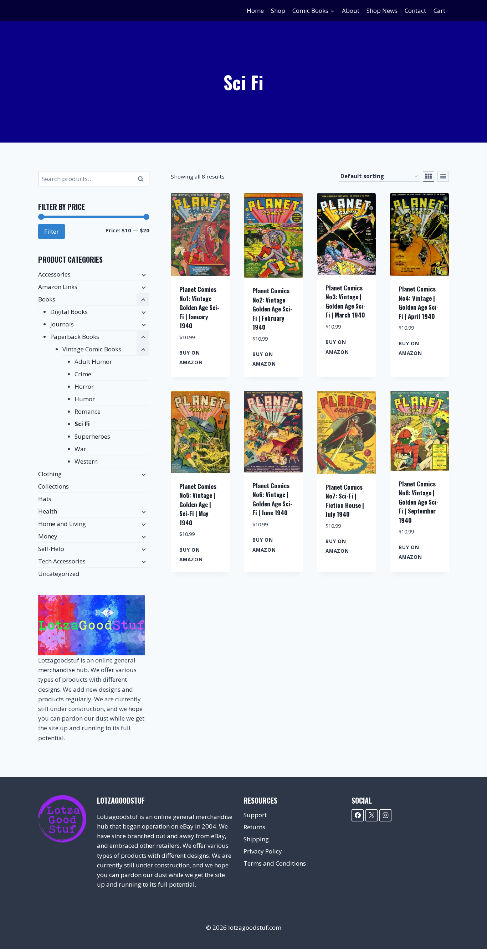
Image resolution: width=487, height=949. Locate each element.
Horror (84, 386)
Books (46, 299)
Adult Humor (93, 361)
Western (86, 461)
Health (47, 511)
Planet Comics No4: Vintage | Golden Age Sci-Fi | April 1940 (419, 302)
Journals (62, 324)
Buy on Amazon (191, 357)
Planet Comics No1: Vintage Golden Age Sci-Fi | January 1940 (199, 307)
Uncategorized (59, 573)
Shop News (382, 10)
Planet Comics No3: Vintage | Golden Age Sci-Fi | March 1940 (345, 301)
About (350, 10)
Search (142, 179)
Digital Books (69, 312)
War (80, 449)
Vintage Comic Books (91, 349)
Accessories (54, 274)
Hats (44, 499)
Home (255, 10)
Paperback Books (74, 336)
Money (47, 536)
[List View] (443, 176)
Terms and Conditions (275, 863)
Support (255, 815)
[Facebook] (358, 815)
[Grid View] (428, 176)
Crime (83, 374)
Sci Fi (82, 424)
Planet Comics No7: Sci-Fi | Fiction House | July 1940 (344, 501)
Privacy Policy (263, 851)
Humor (85, 399)
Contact (415, 10)
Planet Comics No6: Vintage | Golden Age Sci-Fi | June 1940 (272, 499)
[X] (371, 815)
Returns (254, 827)
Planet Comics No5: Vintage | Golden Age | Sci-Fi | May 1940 (197, 504)
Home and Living (62, 524)
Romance (88, 411)
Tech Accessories (62, 561)
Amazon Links (57, 287)
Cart (439, 10)
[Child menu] (143, 274)
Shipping (256, 839)
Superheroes (92, 436)
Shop (278, 10)
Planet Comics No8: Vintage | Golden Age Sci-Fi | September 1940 (419, 502)
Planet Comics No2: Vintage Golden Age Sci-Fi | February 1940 (272, 308)
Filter (51, 231)
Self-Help (51, 549)
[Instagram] (385, 815)
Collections (53, 486)
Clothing (50, 474)
